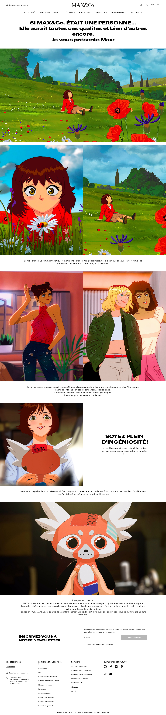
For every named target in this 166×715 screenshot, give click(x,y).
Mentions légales (77, 683)
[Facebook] (110, 666)
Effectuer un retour (45, 685)
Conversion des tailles (46, 697)
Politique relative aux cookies (81, 674)
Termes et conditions (79, 666)
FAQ (40, 672)
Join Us (73, 691)
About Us (74, 687)
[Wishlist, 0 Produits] (152, 5)
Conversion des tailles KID (47, 701)
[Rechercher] (141, 5)
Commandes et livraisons (47, 676)
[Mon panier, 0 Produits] (158, 5)
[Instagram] (105, 666)
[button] (147, 5)
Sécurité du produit (45, 706)
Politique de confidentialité (103, 644)
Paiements (42, 689)
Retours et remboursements (48, 680)
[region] (83, 95)
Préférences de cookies (79, 678)
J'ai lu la (100, 644)
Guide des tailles (44, 693)
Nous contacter (44, 668)
